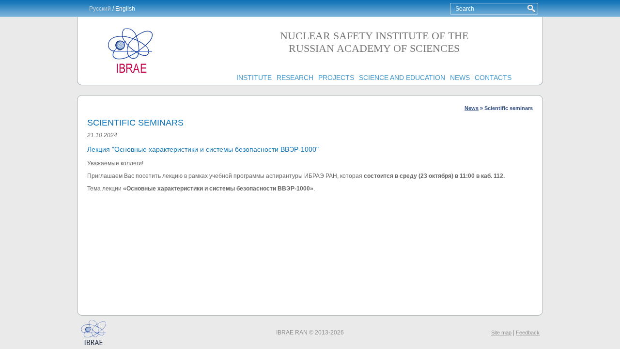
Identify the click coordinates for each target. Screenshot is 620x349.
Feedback (528, 332)
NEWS (460, 77)
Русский (100, 8)
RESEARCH (295, 77)
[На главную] (131, 73)
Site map (501, 332)
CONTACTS (493, 77)
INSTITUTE (254, 77)
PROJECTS (336, 77)
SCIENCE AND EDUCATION (402, 77)
